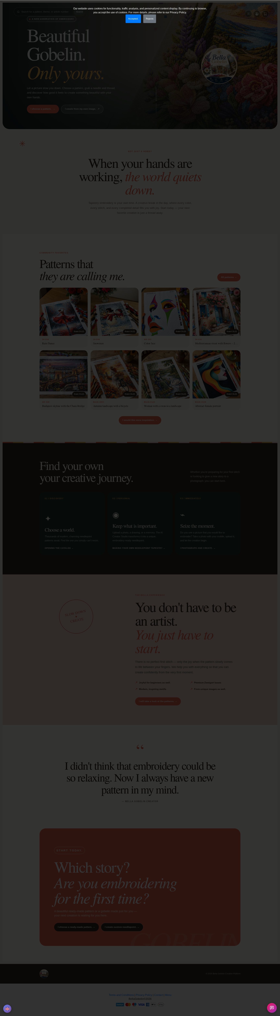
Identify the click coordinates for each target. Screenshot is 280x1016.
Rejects (149, 18)
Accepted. (133, 18)
